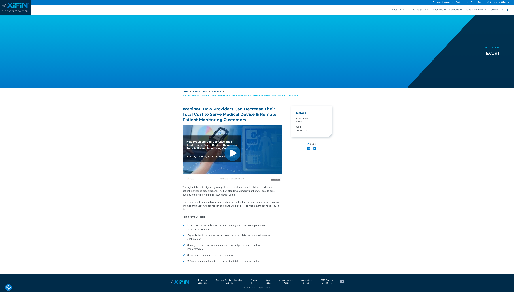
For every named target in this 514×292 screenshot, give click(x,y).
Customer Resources (441, 2)
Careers (493, 9)
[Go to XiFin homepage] (15, 7)
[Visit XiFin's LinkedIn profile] (342, 281)
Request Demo (477, 2)
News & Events (200, 91)
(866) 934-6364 (502, 2)
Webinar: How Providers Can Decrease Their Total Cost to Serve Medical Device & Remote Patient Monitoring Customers (240, 95)
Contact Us (460, 2)
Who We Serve (418, 9)
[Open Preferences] (8, 287)
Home (185, 91)
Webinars (216, 91)
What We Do (398, 9)
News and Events (474, 9)
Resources (437, 9)
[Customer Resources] (507, 10)
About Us (454, 9)
